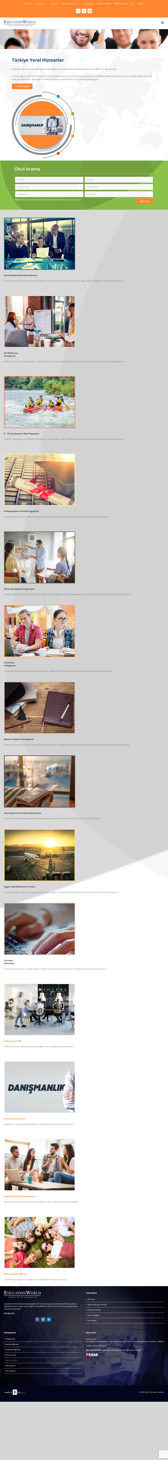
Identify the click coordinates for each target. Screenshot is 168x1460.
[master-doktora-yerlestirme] (40, 683)
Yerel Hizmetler (11, 1360)
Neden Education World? (97, 1304)
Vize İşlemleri (11, 1371)
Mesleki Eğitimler (12, 1344)
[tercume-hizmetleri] (40, 904)
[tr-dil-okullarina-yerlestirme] (40, 297)
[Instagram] (43, 1319)
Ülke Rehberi (10, 1365)
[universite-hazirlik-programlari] (40, 533)
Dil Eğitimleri (10, 1339)
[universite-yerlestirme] (40, 607)
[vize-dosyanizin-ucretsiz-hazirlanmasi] (40, 757)
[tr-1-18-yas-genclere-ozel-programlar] (40, 378)
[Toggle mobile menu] (162, 22)
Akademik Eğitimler (13, 1349)
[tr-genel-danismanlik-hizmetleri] (40, 219)
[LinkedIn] (49, 1319)
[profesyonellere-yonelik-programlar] (40, 455)
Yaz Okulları (92, 1320)
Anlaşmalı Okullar (94, 1310)
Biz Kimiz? (91, 1299)
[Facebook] (37, 1319)
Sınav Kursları (11, 1355)
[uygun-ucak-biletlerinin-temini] (40, 831)
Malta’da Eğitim (93, 1315)
